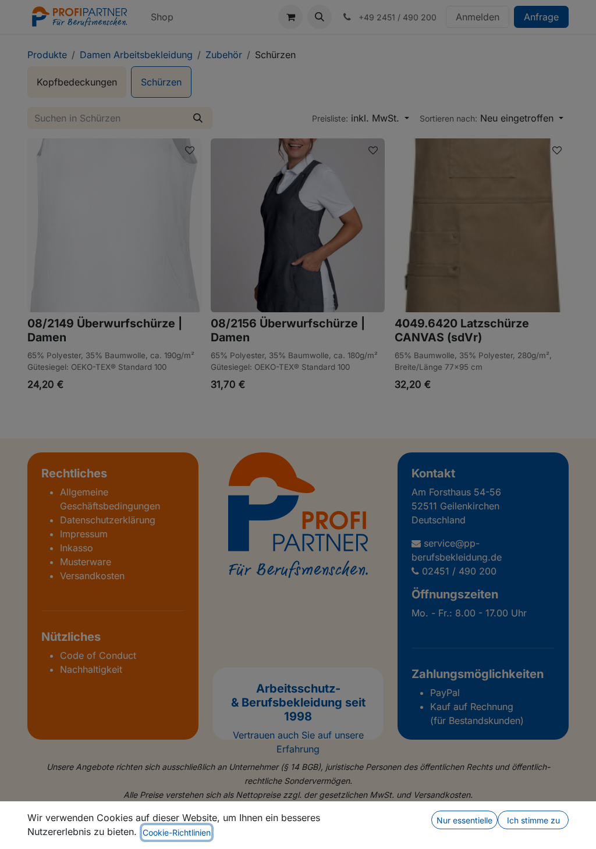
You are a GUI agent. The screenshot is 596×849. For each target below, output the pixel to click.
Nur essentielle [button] (464, 820)
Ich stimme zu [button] (533, 820)
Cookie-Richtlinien (177, 832)
